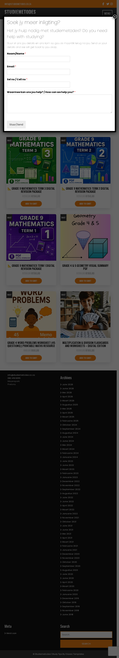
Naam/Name (16, 53)
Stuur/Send (16, 124)
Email (11, 66)
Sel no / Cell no (17, 79)
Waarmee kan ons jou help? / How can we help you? (41, 92)
